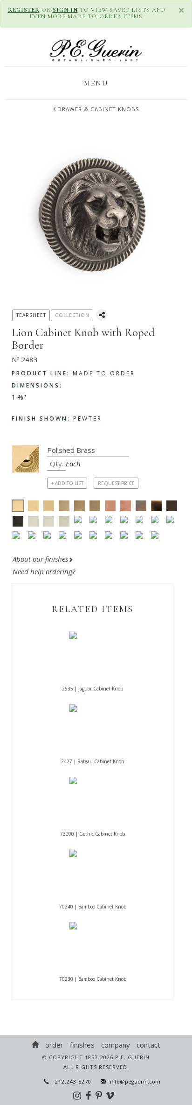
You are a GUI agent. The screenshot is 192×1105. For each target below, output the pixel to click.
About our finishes (40, 558)
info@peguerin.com (135, 1081)
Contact (148, 1044)
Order (54, 1044)
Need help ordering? (45, 571)
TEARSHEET (31, 315)
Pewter (57, 418)
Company (115, 1044)
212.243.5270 (70, 1081)
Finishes (82, 1044)
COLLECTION (72, 315)
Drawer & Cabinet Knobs (98, 109)
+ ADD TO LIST (67, 483)
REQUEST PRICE (116, 483)
